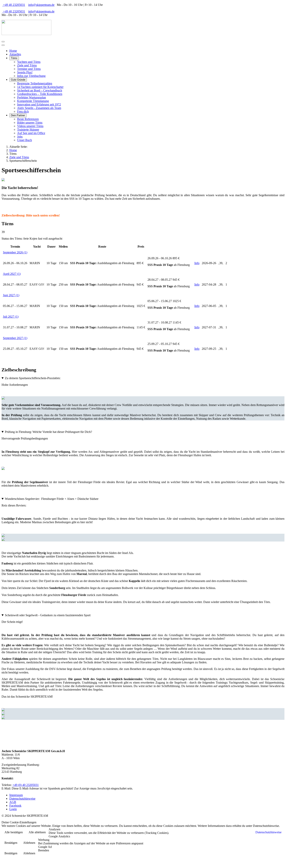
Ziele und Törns (27, 65)
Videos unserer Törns (30, 126)
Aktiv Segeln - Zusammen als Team (39, 108)
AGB (12, 802)
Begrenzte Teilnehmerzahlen (34, 83)
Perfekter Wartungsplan (31, 97)
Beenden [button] (43, 850)
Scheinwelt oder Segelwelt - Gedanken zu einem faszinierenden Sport (47, 615)
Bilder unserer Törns (29, 122)
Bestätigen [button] (10, 842)
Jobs (20, 136)
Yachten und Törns (28, 61)
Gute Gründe (18, 79)
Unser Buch (24, 140)
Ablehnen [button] (29, 842)
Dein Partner (18, 115)
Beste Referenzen (28, 119)
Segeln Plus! (24, 72)
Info (196, 263)
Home (13, 50)
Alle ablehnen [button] (37, 832)
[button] (15, 252)
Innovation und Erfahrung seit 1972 (39, 104)
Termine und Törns (29, 68)
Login (13, 809)
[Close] (3, 45)
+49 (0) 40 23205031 (25, 785)
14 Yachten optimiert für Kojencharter (40, 87)
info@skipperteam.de (41, 4)
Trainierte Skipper (28, 129)
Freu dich (23, 111)
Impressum (16, 795)
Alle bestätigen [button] (13, 832)
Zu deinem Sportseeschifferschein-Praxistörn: (33, 378)
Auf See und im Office (31, 133)
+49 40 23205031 (13, 4)
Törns (14, 58)
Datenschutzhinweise (22, 798)
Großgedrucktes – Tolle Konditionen (39, 94)
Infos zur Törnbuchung (31, 75)
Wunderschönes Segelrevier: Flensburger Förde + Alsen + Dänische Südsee (51, 498)
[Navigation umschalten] (3, 41)
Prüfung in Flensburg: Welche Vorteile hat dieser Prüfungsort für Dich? (48, 431)
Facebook (15, 805)
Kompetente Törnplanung (33, 101)
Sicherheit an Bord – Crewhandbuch (39, 90)
